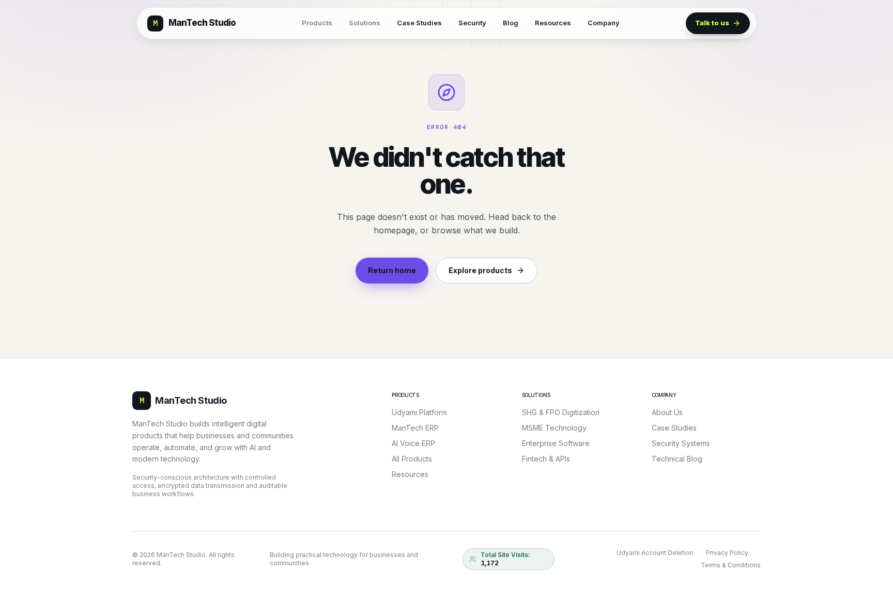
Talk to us (712, 23)
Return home (392, 270)
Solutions (364, 23)
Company (604, 23)
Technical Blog (677, 458)
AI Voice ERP (413, 443)
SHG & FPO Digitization (560, 412)
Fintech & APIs (546, 458)
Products (317, 23)
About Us (667, 412)
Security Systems (681, 443)
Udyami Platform (419, 412)
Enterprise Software (556, 443)
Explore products (480, 270)
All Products (412, 458)
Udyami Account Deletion (655, 553)
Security (472, 23)
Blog (510, 23)
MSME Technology (554, 427)
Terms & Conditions (731, 565)
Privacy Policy (727, 553)
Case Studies (419, 23)
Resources (553, 23)
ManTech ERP (415, 427)
